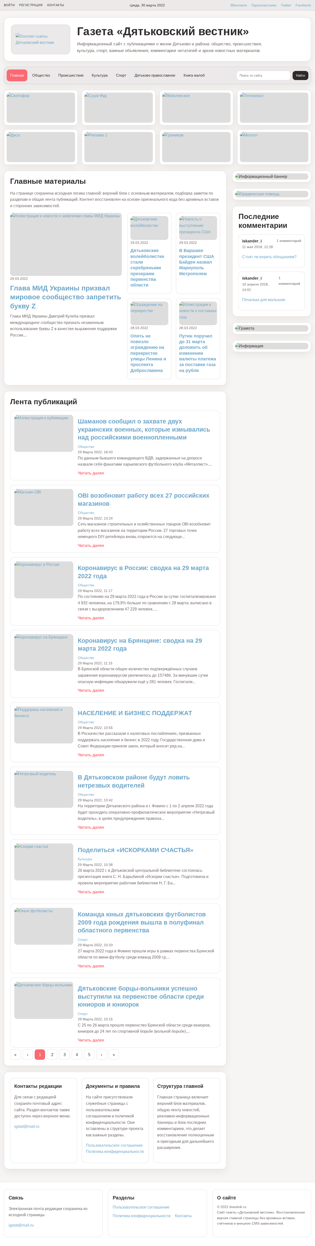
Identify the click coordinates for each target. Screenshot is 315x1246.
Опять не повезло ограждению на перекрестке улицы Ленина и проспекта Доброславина (148, 353)
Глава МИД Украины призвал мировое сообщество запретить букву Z (65, 297)
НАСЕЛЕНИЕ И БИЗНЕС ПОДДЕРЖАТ (135, 712)
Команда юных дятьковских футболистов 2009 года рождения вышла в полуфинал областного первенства (142, 922)
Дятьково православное (155, 75)
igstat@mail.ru (26, 1126)
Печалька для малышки (263, 300)
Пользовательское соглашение (114, 1145)
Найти (300, 75)
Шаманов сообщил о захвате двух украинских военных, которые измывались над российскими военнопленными (144, 429)
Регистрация (31, 5)
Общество (41, 75)
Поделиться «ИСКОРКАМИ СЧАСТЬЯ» (135, 849)
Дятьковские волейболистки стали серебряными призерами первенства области (147, 267)
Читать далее (91, 473)
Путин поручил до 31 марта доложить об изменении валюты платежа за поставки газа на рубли (197, 353)
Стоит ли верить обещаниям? (269, 257)
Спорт (121, 75)
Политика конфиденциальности (115, 1151)
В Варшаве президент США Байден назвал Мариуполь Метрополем (196, 262)
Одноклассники (264, 5)
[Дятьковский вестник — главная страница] (40, 39)
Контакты (55, 5)
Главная (17, 75)
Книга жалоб (194, 75)
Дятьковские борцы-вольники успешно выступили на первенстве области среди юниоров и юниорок (141, 996)
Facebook (303, 5)
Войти (9, 5)
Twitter (286, 5)
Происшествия (70, 75)
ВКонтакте (239, 5)
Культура (100, 75)
